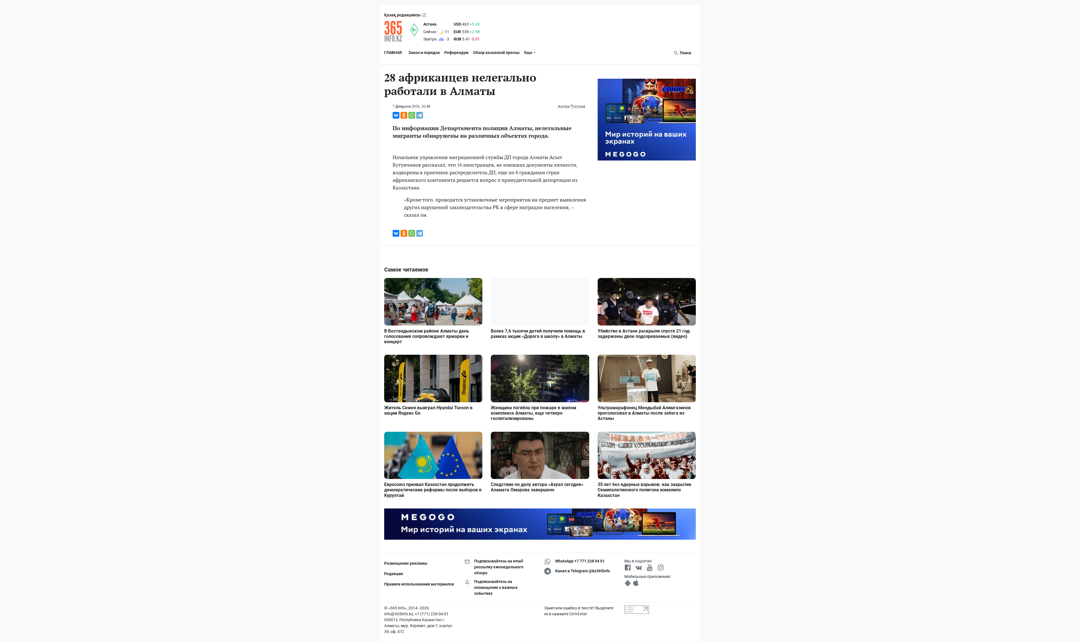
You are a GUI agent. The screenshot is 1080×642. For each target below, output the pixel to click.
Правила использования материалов (419, 584)
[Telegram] (419, 115)
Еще (528, 52)
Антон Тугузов (571, 106)
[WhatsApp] (411, 115)
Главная (393, 52)
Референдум (456, 52)
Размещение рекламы (406, 563)
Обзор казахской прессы (496, 52)
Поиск (685, 53)
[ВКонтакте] (396, 115)
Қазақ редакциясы (402, 15)
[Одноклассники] (403, 115)
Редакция (393, 573)
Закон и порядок (424, 52)
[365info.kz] (397, 31)
